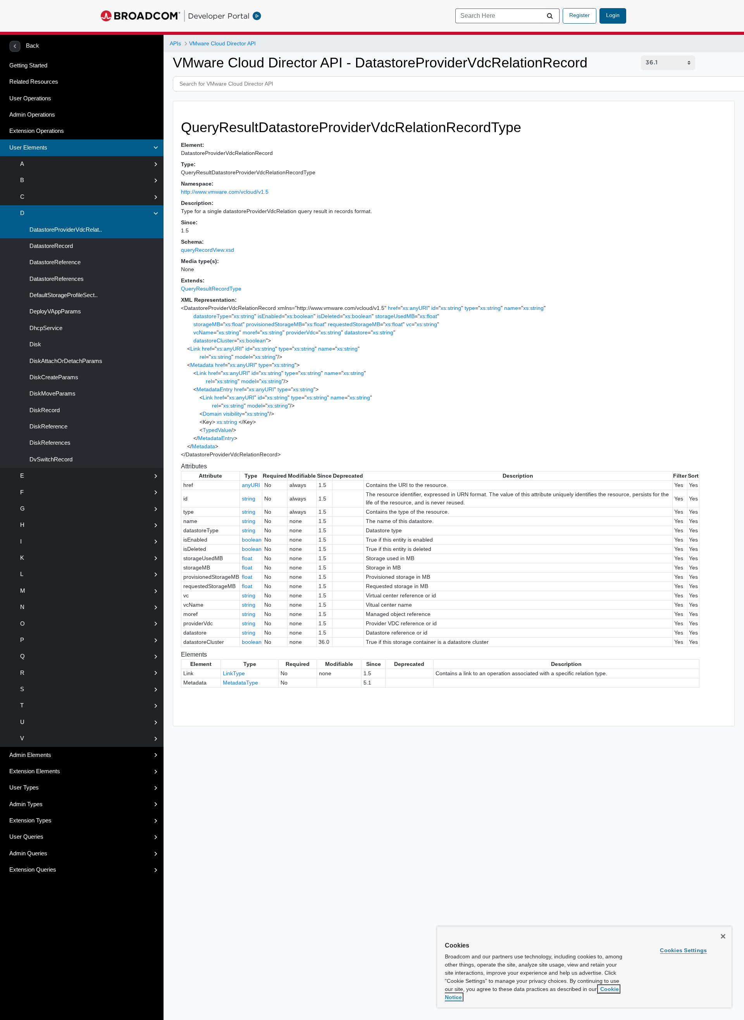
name (511, 308)
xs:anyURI (415, 308)
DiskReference (47, 426)
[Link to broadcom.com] (140, 16)
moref (250, 332)
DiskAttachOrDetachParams (65, 361)
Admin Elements (30, 755)
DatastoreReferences (56, 279)
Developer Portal (219, 16)
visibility (232, 414)
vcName (203, 332)
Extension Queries (32, 870)
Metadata (202, 365)
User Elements (28, 147)
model (242, 357)
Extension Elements (34, 771)
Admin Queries (28, 853)
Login (613, 15)
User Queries (26, 837)
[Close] (723, 936)
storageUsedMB (395, 316)
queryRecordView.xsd (207, 250)
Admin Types (26, 804)
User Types (24, 787)
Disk (34, 344)
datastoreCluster (213, 340)
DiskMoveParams (52, 393)
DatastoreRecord (50, 246)
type (470, 308)
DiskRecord (44, 410)
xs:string (451, 308)
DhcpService (45, 328)
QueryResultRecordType (211, 289)
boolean (252, 540)
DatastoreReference (54, 262)
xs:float (428, 316)
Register (579, 15)
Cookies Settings (683, 950)
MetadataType (240, 682)
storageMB (206, 324)
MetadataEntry (214, 389)
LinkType (234, 673)
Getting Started (28, 65)
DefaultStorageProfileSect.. (63, 295)
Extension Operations (36, 131)
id (433, 308)
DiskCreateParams (53, 377)
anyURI (251, 485)
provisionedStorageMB (274, 324)
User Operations (30, 98)
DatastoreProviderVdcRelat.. (65, 230)
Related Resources (33, 82)
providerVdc (300, 332)
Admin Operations (32, 115)
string (248, 498)
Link (195, 349)
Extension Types (30, 820)
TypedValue (217, 430)
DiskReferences (49, 443)
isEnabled (270, 316)
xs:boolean (300, 316)
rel (203, 357)
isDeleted (328, 316)
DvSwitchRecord (50, 459)
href (393, 308)
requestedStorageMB (354, 324)
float (247, 558)
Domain (212, 414)
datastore (356, 332)
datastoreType (211, 316)
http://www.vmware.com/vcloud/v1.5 (225, 192)
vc (409, 324)
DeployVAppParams (54, 311)
